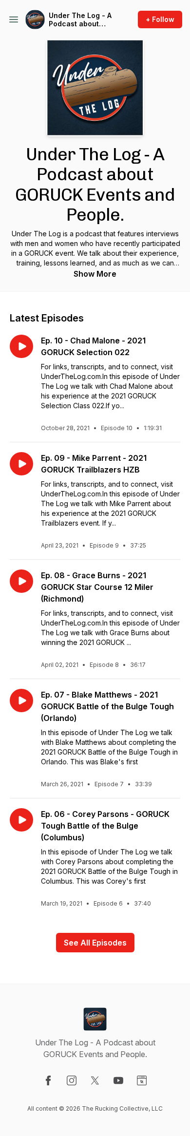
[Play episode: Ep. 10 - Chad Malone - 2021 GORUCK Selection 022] (21, 346)
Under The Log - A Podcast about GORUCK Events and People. (80, 19)
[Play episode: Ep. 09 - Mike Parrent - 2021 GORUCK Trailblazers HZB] (21, 463)
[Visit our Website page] (142, 1080)
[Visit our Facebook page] (48, 1080)
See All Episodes (95, 942)
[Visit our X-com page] (95, 1080)
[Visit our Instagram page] (71, 1080)
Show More (95, 274)
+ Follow (160, 19)
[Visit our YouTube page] (118, 1080)
